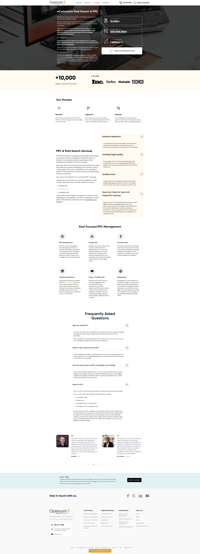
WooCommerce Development (124, 523)
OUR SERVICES (80, 547)
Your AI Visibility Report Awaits (100, 551)
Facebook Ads (64, 189)
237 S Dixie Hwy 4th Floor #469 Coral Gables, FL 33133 (62, 529)
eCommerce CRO (89, 523)
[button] (77, 38)
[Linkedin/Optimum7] (140, 496)
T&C (120, 547)
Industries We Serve (142, 526)
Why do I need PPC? (80, 325)
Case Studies (140, 523)
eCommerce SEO (106, 514)
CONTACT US (128, 547)
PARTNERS (90, 547)
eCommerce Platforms (91, 520)
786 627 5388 (127, 3)
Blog (137, 520)
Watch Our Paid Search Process (124, 51)
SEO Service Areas (106, 526)
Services (78, 3)
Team (138, 514)
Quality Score (108, 174)
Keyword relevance (111, 136)
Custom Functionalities (91, 517)
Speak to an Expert (143, 3)
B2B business (69, 282)
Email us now (57, 534)
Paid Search (104, 523)
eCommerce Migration (91, 514)
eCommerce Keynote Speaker (90, 527)
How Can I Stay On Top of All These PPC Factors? (115, 194)
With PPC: (63, 52)
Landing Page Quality (112, 154)
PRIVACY (114, 547)
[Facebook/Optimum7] (128, 496)
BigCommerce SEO (107, 517)
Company (105, 3)
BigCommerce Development (123, 515)
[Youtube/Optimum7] (147, 496)
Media (138, 517)
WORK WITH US (105, 547)
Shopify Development (125, 519)
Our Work (96, 3)
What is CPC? (78, 384)
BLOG (72, 547)
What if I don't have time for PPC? (86, 348)
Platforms (87, 3)
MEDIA (97, 547)
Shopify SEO (104, 520)
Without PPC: (64, 38)
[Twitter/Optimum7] (134, 496)
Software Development (126, 527)
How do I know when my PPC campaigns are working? (94, 365)
